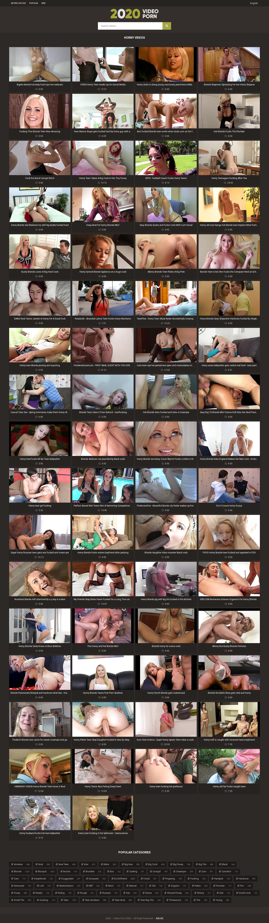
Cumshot (230, 871)
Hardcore (247, 878)
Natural (136, 885)
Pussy (20, 892)
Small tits (22, 900)
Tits (201, 900)
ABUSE (159, 918)
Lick (45, 885)
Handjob (222, 878)
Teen (69, 900)
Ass (89, 864)
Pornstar (223, 885)
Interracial (22, 885)
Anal (44, 864)
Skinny (204, 892)
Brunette (93, 871)
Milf (94, 885)
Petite (201, 885)
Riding (64, 892)
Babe (110, 864)
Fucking (198, 878)
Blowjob (46, 871)
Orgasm (178, 885)
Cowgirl (160, 871)
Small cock (248, 892)
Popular (33, 3)
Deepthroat (43, 878)
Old (157, 885)
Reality (42, 892)
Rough (87, 892)
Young (222, 900)
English (254, 3)
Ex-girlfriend (124, 878)
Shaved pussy (177, 892)
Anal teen (66, 864)
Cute (19, 878)
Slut (224, 892)
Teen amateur (95, 900)
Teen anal (123, 900)
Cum (207, 871)
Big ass (131, 864)
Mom (114, 885)
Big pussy (181, 864)
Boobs (70, 871)
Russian (109, 892)
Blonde (21, 871)
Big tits (206, 864)
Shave (151, 892)
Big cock (156, 864)
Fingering (173, 878)
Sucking (47, 900)
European (97, 878)
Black (228, 864)
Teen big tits (150, 900)
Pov (245, 885)
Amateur (22, 864)
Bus (115, 871)
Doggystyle (70, 878)
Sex (131, 892)
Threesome (178, 900)
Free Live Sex (19, 3)
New (43, 3)
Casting (136, 871)
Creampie (184, 871)
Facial (149, 878)
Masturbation (69, 885)
